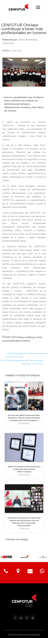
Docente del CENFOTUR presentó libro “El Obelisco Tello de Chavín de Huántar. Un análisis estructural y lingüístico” (24, 417)
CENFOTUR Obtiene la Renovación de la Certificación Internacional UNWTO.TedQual (24, 469)
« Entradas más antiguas (16, 539)
